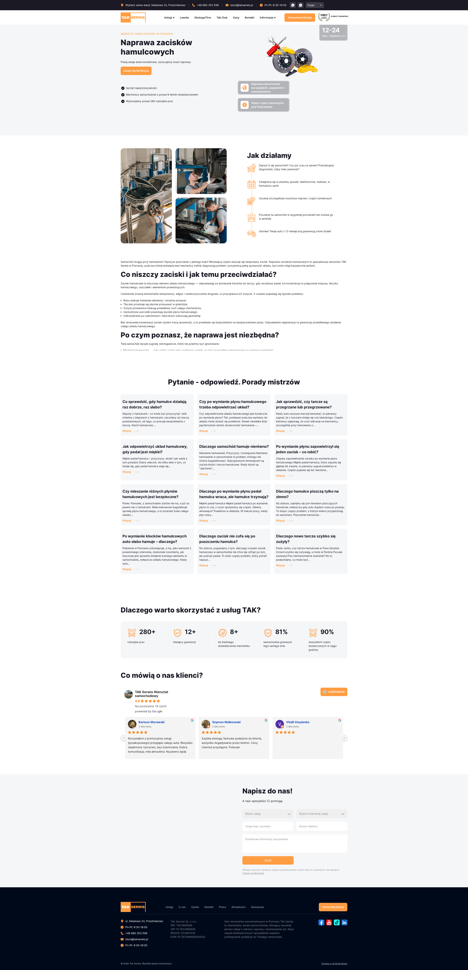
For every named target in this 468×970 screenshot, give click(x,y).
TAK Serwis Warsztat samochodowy (151, 694)
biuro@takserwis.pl (136, 939)
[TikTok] (337, 924)
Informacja (266, 17)
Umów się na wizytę (136, 70)
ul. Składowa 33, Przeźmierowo (144, 921)
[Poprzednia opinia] (124, 738)
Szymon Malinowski (226, 722)
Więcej (126, 430)
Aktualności (238, 907)
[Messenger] (300, 5)
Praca (222, 907)
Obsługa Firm (202, 17)
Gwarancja (257, 907)
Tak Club (222, 17)
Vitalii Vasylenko (298, 722)
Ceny (236, 17)
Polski (310, 5)
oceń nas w (336, 691)
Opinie (195, 907)
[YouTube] (329, 924)
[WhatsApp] (293, 5)
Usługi (168, 17)
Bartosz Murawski (152, 722)
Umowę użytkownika (253, 873)
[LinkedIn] (344, 924)
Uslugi (169, 907)
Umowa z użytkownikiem (334, 963)
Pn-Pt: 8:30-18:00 (136, 945)
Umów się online (333, 907)
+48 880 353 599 (136, 933)
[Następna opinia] (344, 738)
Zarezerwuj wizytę (300, 17)
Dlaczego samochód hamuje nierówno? (234, 446)
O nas (182, 907)
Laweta (184, 17)
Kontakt (249, 17)
